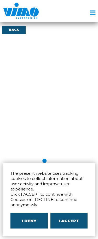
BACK (14, 30)
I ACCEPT (69, 220)
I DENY (29, 220)
